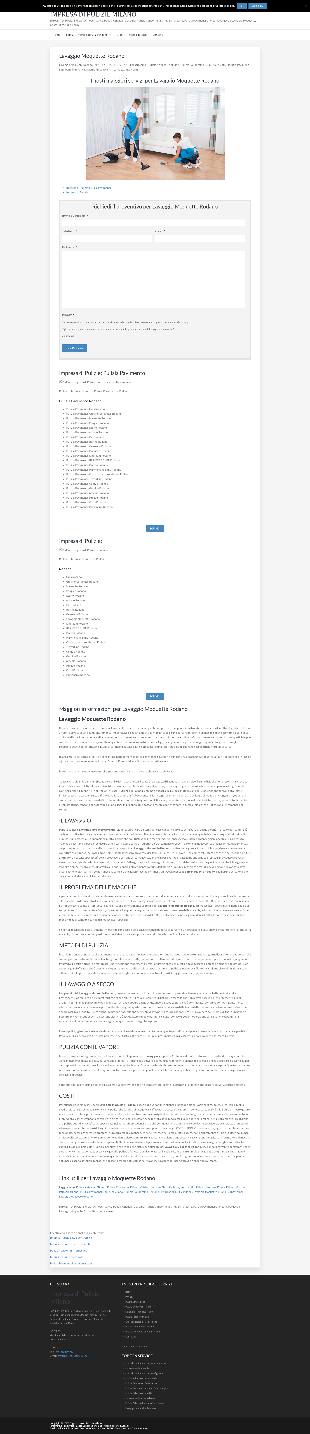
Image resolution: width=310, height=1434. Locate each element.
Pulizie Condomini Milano (123, 1187)
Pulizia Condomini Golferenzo (141, 1383)
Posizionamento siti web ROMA (96, 1428)
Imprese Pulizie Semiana (138, 1368)
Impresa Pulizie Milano (220, 1187)
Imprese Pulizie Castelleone (140, 1398)
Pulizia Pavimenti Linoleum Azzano (71, 1263)
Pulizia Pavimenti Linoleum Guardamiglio (146, 1388)
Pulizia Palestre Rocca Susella (141, 1378)
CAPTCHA (68, 336)
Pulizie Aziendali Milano (91, 1187)
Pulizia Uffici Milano (192, 1187)
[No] (305, 6)
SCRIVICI (155, 528)
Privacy (68, 315)
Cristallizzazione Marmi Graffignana (144, 1373)
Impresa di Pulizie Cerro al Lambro (71, 1244)
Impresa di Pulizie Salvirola (66, 1257)
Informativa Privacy (60, 1425)
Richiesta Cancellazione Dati (87, 1425)
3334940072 (67, 1351)
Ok (241, 5)
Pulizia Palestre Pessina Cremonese (144, 1403)
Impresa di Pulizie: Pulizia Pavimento (89, 187)
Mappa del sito (112, 1425)
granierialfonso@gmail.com (72, 1355)
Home (128, 1291)
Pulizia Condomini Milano (138, 1306)
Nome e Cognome (75, 215)
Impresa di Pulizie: (77, 192)
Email (160, 231)
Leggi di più (257, 5)
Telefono (69, 231)
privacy (185, 322)
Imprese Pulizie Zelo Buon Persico (71, 1237)
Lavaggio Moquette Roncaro (140, 1408)
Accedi (125, 1425)
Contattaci (131, 1336)
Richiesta (69, 247)
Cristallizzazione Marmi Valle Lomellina (145, 1363)
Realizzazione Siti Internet (64, 1428)
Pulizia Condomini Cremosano (68, 1250)
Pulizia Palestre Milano (137, 1316)
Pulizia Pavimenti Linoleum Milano (101, 1192)
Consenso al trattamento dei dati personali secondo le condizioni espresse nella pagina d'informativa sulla (127, 322)
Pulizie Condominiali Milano (142, 1192)
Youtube (143, 1346)
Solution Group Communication (131, 1428)
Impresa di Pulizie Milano (93, 14)
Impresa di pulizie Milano (176, 1192)
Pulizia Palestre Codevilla (138, 1393)
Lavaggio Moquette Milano (210, 1192)
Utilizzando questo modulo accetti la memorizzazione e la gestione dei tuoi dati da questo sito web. (119, 329)
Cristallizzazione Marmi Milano (159, 1187)
